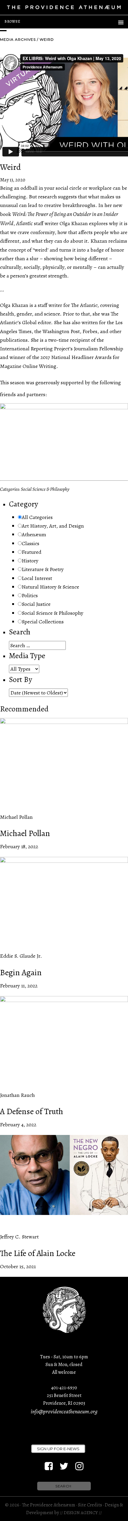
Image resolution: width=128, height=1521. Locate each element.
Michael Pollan (25, 833)
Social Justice (36, 604)
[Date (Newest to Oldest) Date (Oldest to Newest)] (38, 692)
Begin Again (21, 972)
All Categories (37, 517)
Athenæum (34, 534)
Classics (30, 543)
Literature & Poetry (43, 569)
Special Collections (43, 621)
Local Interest (37, 578)
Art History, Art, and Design (53, 525)
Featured (31, 552)
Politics (30, 595)
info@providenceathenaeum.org (64, 1411)
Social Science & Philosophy (52, 613)
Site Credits (90, 1505)
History (30, 560)
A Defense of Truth (31, 1111)
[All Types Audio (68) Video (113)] (24, 668)
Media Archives (18, 39)
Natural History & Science (50, 586)
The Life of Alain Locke (37, 1253)
